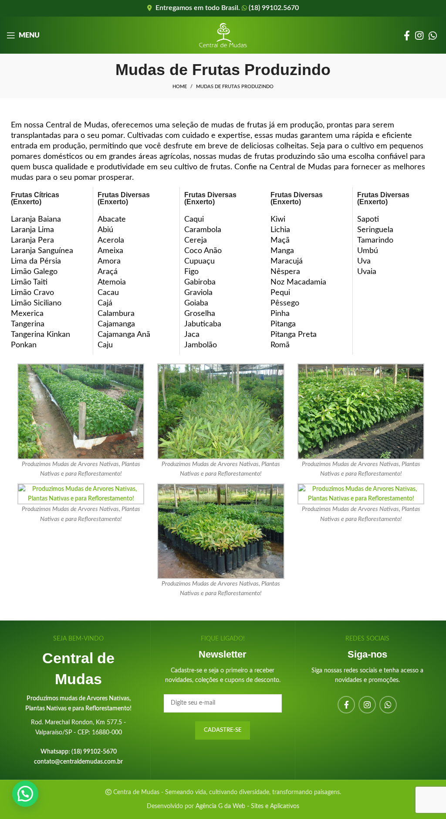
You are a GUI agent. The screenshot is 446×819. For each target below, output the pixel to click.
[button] (25, 794)
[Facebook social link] (406, 35)
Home (179, 86)
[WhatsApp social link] (432, 35)
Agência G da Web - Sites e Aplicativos (247, 806)
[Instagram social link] (419, 35)
